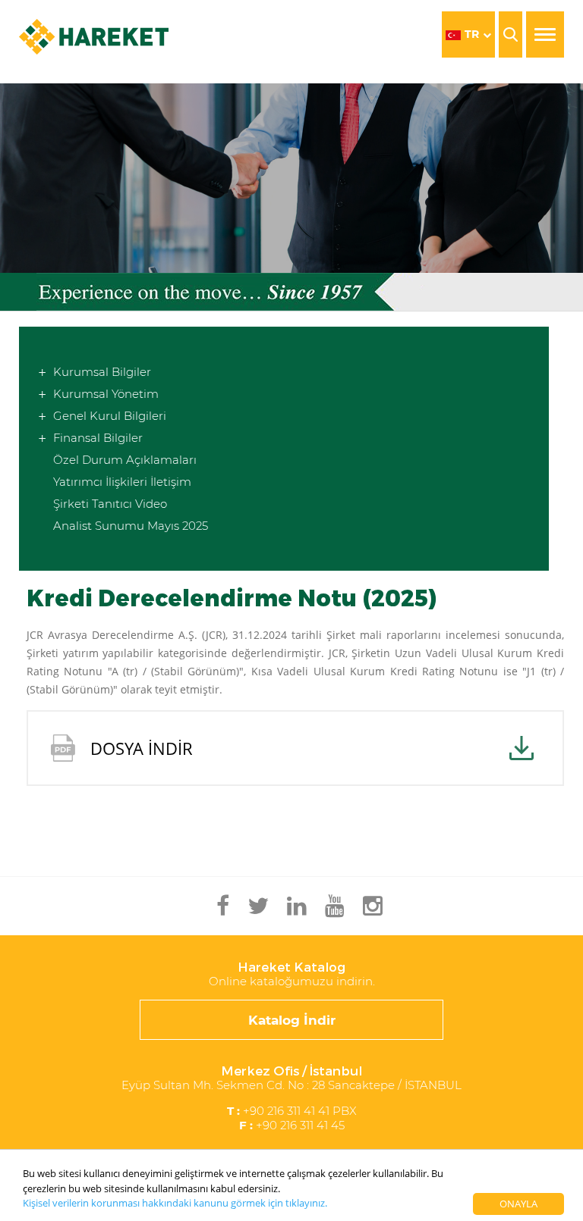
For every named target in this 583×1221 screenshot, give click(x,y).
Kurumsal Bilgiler (102, 372)
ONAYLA (518, 1203)
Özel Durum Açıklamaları (125, 459)
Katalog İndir (292, 1020)
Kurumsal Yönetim (106, 394)
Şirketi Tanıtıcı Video (110, 503)
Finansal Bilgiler (98, 437)
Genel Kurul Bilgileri (109, 416)
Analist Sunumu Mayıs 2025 (130, 525)
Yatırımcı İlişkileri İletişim (122, 481)
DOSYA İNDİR (141, 748)
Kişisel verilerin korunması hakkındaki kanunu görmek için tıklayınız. (175, 1203)
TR (472, 34)
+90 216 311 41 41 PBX (292, 1111)
